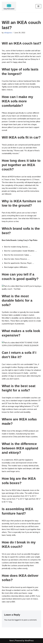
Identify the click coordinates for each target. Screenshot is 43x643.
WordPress (29, 641)
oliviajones (8, 33)
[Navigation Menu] (38, 6)
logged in (17, 620)
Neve (11, 641)
